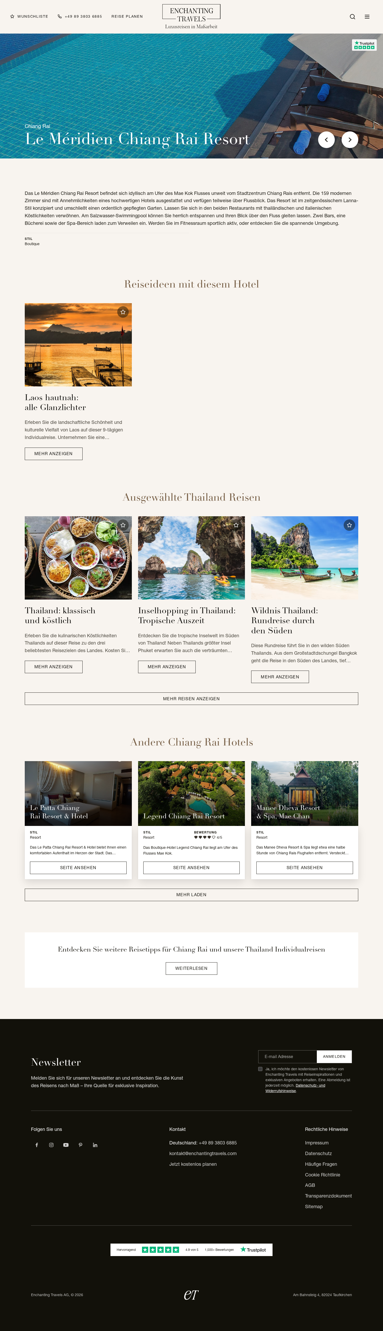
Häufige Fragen (321, 1164)
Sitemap (314, 1206)
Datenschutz (318, 1153)
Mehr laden (191, 894)
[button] (123, 312)
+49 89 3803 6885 (218, 1143)
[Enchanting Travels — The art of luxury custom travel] (191, 16)
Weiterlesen (191, 968)
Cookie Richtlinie (322, 1175)
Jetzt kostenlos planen (193, 1164)
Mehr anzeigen (53, 453)
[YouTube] (66, 1145)
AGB (310, 1185)
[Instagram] (51, 1145)
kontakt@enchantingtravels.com (203, 1153)
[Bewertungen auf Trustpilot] (364, 45)
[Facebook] (36, 1145)
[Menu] (367, 16)
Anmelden (334, 1056)
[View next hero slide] (350, 139)
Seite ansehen (78, 867)
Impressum (317, 1143)
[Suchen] (352, 16)
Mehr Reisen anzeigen (191, 698)
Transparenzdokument (328, 1196)
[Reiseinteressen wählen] (80, 1145)
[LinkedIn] (95, 1145)
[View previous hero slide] (326, 139)
